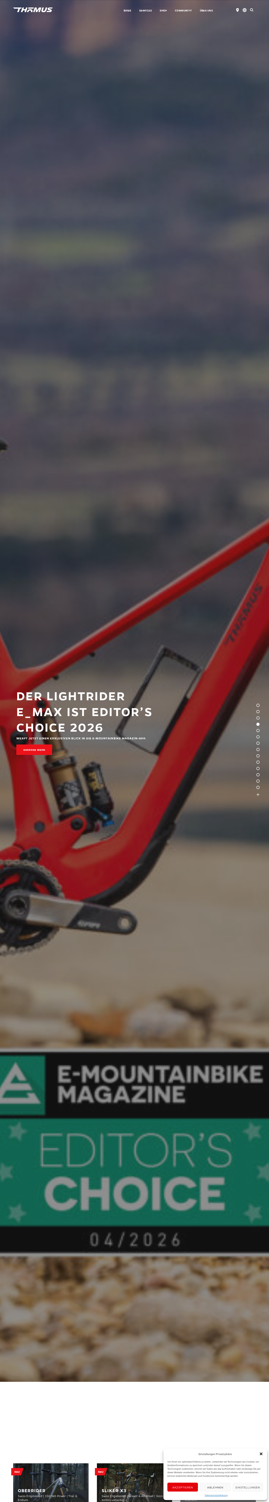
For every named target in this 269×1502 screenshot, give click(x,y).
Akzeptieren (182, 1487)
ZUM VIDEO (31, 749)
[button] (261, 1454)
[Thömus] (33, 10)
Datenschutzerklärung (216, 1495)
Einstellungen (248, 1487)
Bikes (127, 10)
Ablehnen (215, 1487)
